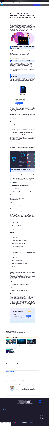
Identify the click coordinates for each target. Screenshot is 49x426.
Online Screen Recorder (12, 418)
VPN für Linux (19, 416)
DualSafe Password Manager (13, 417)
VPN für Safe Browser (20, 417)
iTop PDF (11, 416)
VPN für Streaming (14, 8)
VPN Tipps (18, 339)
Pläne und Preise (12, 419)
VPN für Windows (9, 349)
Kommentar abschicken (10, 371)
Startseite (8, 8)
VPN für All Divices (20, 418)
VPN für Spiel (8, 339)
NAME (7, 363)
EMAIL (17, 363)
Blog (10, 8)
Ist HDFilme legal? (22, 211)
